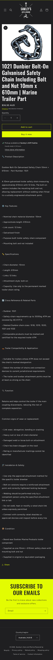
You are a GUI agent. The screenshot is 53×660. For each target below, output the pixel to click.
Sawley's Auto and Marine (25, 647)
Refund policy (30, 650)
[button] (5, 10)
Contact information (35, 654)
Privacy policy (17, 650)
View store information (15, 150)
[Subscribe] (45, 611)
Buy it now (26, 134)
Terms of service (19, 654)
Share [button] (7, 565)
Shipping (5, 108)
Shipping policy (43, 650)
